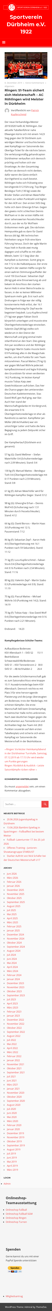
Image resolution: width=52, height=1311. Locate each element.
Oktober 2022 (14, 1027)
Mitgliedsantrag (14, 1296)
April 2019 (12, 1165)
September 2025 (16, 902)
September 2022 (16, 1031)
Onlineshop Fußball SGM (19, 1213)
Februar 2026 (14, 881)
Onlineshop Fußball (16, 1209)
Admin (7, 1183)
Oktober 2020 (14, 1096)
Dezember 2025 (15, 890)
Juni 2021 (12, 1080)
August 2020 (13, 1104)
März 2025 (12, 922)
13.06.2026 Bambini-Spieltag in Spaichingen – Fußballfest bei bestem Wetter (24, 831)
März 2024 (12, 971)
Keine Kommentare (34, 82)
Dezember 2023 (15, 983)
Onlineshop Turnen (16, 1222)
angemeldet (22, 786)
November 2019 (15, 1137)
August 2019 (13, 1149)
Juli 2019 (11, 1153)
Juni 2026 (12, 873)
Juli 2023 (11, 999)
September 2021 (16, 1072)
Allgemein (9, 86)
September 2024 (16, 946)
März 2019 (12, 1169)
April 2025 (12, 918)
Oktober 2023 (14, 991)
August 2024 (13, 950)
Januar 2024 (13, 979)
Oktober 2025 (14, 898)
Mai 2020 (12, 1117)
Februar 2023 (14, 1011)
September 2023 (16, 995)
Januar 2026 (13, 885)
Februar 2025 (14, 926)
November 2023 (15, 987)
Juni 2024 (12, 958)
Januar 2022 (13, 1060)
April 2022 (12, 1048)
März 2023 (12, 1007)
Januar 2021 (13, 1088)
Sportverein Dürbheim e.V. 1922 (26, 24)
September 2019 (16, 1145)
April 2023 (12, 1003)
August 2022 (13, 1036)
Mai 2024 (12, 963)
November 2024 (15, 938)
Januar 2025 (13, 930)
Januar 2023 (13, 1015)
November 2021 (15, 1064)
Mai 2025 (12, 914)
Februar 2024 (14, 975)
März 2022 (12, 1052)
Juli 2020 (11, 1109)
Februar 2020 (14, 1125)
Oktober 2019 (14, 1141)
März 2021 (12, 1084)
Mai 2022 (12, 1044)
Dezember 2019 (15, 1133)
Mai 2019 (12, 1161)
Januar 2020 (13, 1129)
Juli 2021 (11, 1076)
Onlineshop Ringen (16, 1217)
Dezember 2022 (15, 1019)
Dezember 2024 (15, 934)
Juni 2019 (12, 1157)
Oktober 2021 (14, 1068)
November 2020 (15, 1092)
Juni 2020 (12, 1113)
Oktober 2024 (14, 942)
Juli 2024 (11, 954)
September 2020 (16, 1100)
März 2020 (12, 1121)
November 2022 (15, 1023)
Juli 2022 (11, 1040)
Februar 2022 (14, 1056)
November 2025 (15, 894)
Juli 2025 (11, 910)
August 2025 (13, 906)
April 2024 (12, 967)
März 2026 (12, 877)
